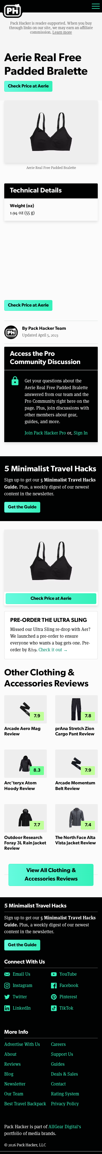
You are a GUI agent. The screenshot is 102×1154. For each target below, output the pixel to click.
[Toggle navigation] (96, 6)
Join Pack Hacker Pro (45, 433)
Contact (58, 1084)
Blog (8, 1074)
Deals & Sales (64, 1074)
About (10, 1054)
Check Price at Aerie (28, 86)
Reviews (12, 1064)
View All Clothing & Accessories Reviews (51, 875)
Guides (58, 1064)
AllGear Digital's (64, 1127)
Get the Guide (22, 507)
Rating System (65, 1094)
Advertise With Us (22, 1044)
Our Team (13, 1094)
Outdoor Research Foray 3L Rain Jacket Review (25, 843)
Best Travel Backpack (25, 1104)
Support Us (62, 1054)
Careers (58, 1044)
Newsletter (15, 1084)
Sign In (81, 433)
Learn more (62, 32)
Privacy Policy (65, 1104)
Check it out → (53, 650)
